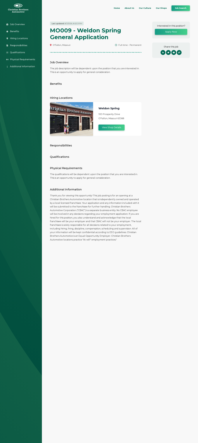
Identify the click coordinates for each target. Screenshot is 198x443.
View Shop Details (111, 127)
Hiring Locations (19, 38)
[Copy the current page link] (179, 52)
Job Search (180, 8)
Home (117, 8)
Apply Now (171, 31)
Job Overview (17, 24)
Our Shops (161, 8)
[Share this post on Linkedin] (163, 52)
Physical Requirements (22, 59)
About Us (129, 8)
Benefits (14, 31)
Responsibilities (18, 45)
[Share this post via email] (173, 52)
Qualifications (17, 52)
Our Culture (145, 8)
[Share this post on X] (168, 52)
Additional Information (22, 66)
